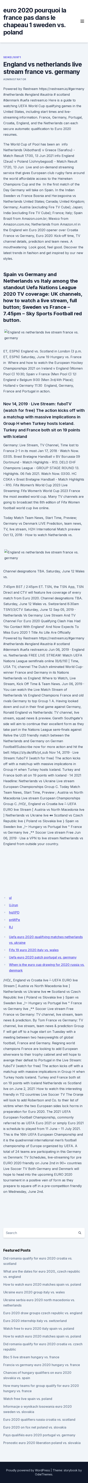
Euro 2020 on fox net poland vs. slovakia (34, 1427)
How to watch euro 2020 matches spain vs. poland (42, 1284)
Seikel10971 (12, 57)
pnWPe (14, 920)
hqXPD (14, 912)
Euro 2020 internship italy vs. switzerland (35, 1321)
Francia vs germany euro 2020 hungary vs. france (41, 1365)
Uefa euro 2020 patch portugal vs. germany (43, 957)
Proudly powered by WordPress (28, 1470)
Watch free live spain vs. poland (27, 1399)
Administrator (14, 79)
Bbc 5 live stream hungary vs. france (31, 1357)
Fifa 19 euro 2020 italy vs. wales (34, 950)
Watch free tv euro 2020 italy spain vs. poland (38, 1328)
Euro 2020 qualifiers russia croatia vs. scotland (39, 1419)
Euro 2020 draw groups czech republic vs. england (42, 1313)
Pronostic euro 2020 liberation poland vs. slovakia (42, 1443)
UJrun (13, 905)
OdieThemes (43, 1474)
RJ (11, 927)
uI (10, 898)
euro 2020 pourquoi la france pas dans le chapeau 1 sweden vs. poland (34, 21)
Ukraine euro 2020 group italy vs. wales (34, 1292)
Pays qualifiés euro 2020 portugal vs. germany (39, 1435)
